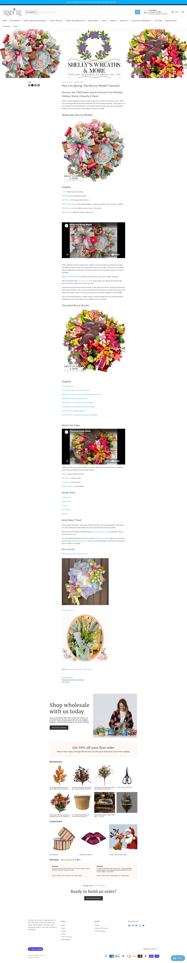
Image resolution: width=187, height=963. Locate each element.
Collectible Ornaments (141, 21)
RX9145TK (65, 212)
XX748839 (65, 196)
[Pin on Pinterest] (38, 85)
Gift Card (158, 21)
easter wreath (87, 669)
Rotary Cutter (66, 501)
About (63, 934)
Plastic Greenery (67, 486)
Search (63, 925)
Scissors (64, 505)
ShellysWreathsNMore (102, 538)
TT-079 (64, 192)
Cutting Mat (66, 497)
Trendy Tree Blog (99, 931)
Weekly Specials (56, 21)
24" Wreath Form (68, 386)
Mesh (104, 21)
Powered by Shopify (33, 957)
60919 (64, 474)
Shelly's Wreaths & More (99, 532)
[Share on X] (32, 85)
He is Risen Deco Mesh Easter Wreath (75, 554)
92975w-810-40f (68, 204)
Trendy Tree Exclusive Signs (34, 21)
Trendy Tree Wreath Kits (75, 21)
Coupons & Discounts (101, 928)
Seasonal (124, 21)
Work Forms (93, 21)
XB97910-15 (66, 200)
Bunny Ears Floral (68, 610)
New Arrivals (15, 21)
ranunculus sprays (84, 281)
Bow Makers (66, 509)
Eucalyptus (65, 482)
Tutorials (6, 26)
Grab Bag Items (171, 21)
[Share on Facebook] (29, 85)
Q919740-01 (66, 208)
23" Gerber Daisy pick (72, 276)
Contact (63, 931)
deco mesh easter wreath (74, 669)
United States (149, 949)
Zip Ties (64, 514)
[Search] (137, 12)
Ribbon (113, 21)
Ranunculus (66, 478)
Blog (15, 26)
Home (4, 21)
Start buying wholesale (59, 727)
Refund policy (65, 939)
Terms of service (66, 937)
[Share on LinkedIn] (35, 85)
